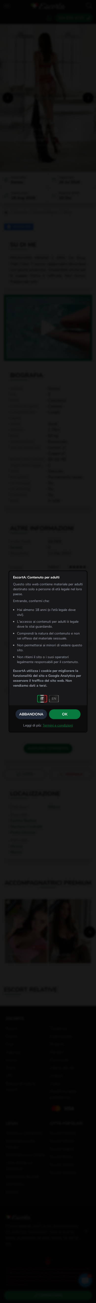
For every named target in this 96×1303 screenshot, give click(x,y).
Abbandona (31, 714)
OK (64, 714)
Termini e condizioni (58, 725)
